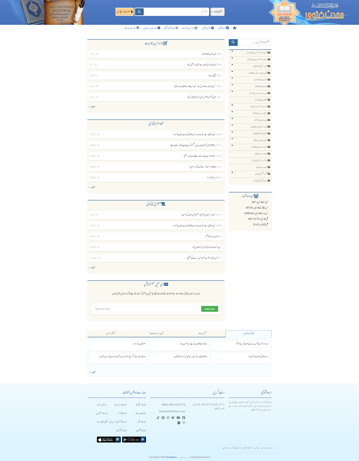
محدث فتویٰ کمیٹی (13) (260, 181)
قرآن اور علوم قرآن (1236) (257, 53)
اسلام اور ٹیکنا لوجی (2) (260, 161)
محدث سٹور (141, 422)
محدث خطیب (141, 430)
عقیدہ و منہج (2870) (260, 66)
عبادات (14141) (261, 80)
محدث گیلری (122, 430)
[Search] (139, 11)
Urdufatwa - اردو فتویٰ (178, 457)
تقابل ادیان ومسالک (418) (258, 73)
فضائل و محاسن (248, 333)
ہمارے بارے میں (150, 28)
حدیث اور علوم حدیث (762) (258, 60)
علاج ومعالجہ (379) (261, 120)
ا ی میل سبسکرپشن (154, 284)
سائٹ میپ (226, 448)
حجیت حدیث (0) (262, 167)
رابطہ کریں (257, 448)
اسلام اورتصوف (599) (259, 147)
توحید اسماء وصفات (156, 333)
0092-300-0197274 (173, 405)
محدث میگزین (101, 413)
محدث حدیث (140, 413)
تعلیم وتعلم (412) (261, 174)
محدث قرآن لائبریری (118, 422)
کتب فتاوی (222, 28)
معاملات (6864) (261, 87)
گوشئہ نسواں (110, 333)
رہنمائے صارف (130, 28)
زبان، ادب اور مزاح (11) (259, 93)
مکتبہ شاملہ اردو (102, 422)
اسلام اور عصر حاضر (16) (259, 107)
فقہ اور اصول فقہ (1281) (259, 127)
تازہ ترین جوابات (188, 28)
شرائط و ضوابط (247, 448)
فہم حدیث (202, 333)
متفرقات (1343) (261, 100)
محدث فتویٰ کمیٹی (170, 28)
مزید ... (92, 106)
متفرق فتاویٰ (153, 204)
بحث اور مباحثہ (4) (261, 154)
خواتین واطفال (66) (261, 140)
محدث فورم (122, 413)
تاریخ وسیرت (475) (260, 113)
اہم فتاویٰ (154, 124)
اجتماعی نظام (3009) (260, 134)
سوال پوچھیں (206, 28)
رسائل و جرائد (102, 405)
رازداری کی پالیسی (236, 448)
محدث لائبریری (120, 405)
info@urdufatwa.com (172, 411)
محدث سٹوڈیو (141, 405)
